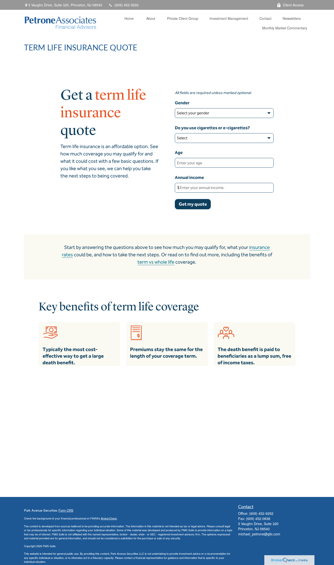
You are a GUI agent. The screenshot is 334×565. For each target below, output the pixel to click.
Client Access (293, 4)
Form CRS (65, 510)
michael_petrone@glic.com (259, 533)
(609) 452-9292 (126, 4)
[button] (129, 18)
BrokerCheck (109, 518)
